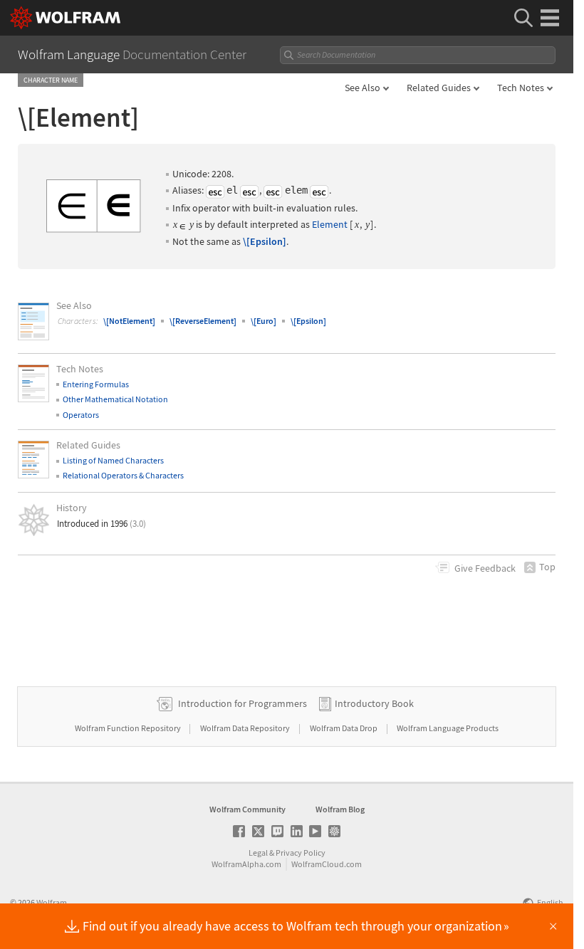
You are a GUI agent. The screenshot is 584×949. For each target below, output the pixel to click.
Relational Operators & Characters (123, 475)
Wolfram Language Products (448, 728)
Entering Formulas (96, 384)
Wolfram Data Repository (245, 728)
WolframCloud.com (326, 864)
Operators (81, 414)
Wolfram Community (247, 809)
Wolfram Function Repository (128, 728)
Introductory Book (374, 703)
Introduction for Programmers (242, 703)
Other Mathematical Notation (115, 399)
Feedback (485, 568)
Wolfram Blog (340, 809)
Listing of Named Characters (113, 460)
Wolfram (51, 902)
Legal (258, 852)
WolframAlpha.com (246, 864)
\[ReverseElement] (203, 320)
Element (330, 224)
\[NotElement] (129, 320)
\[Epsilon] (264, 241)
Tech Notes (520, 87)
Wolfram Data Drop (344, 728)
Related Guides (439, 87)
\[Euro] (263, 320)
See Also (362, 87)
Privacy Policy (300, 852)
